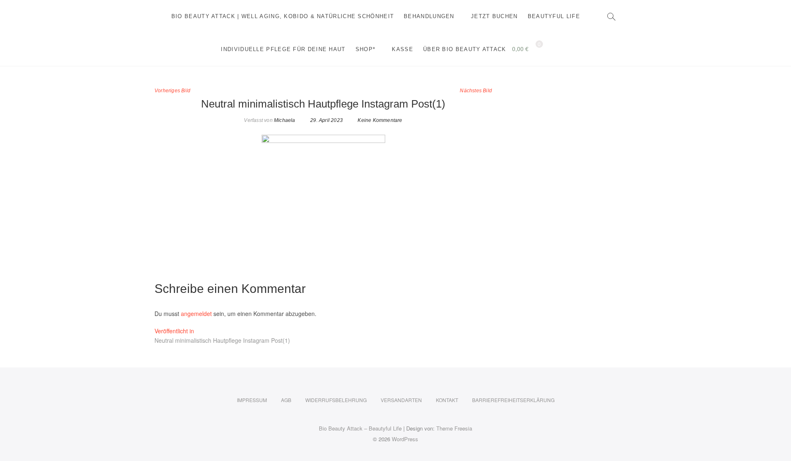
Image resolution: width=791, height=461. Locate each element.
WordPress (405, 439)
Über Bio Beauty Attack (464, 49)
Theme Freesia (454, 428)
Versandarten (401, 399)
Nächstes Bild (476, 91)
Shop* (366, 49)
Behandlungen (429, 16)
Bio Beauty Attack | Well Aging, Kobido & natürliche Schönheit (282, 16)
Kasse (402, 49)
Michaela (284, 120)
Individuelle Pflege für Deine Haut (283, 49)
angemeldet (196, 313)
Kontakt (447, 399)
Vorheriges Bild (172, 91)
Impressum (252, 399)
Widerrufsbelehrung (336, 399)
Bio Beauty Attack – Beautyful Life (360, 428)
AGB (286, 399)
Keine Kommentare (380, 120)
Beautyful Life (554, 16)
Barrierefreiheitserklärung (513, 399)
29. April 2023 (326, 120)
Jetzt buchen (494, 16)
